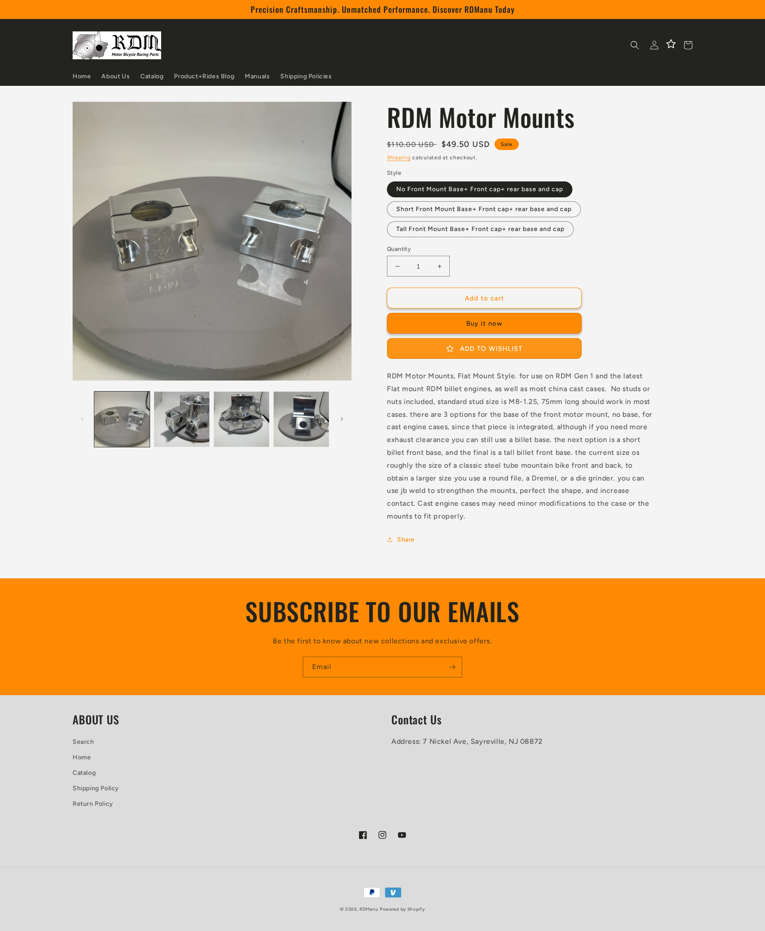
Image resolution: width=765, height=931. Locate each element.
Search (83, 742)
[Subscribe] (452, 667)
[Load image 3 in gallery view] (241, 419)
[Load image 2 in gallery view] (181, 419)
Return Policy (93, 804)
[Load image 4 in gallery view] (301, 419)
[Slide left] (82, 419)
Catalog (84, 773)
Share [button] (406, 539)
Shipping (399, 157)
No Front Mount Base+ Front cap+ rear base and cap (479, 189)
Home (82, 757)
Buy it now (484, 323)
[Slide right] (342, 419)
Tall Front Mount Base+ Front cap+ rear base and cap (480, 229)
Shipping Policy (96, 788)
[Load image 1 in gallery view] (122, 419)
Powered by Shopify (402, 909)
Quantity (399, 249)
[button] (635, 45)
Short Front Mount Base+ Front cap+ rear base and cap (484, 209)
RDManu (368, 909)
